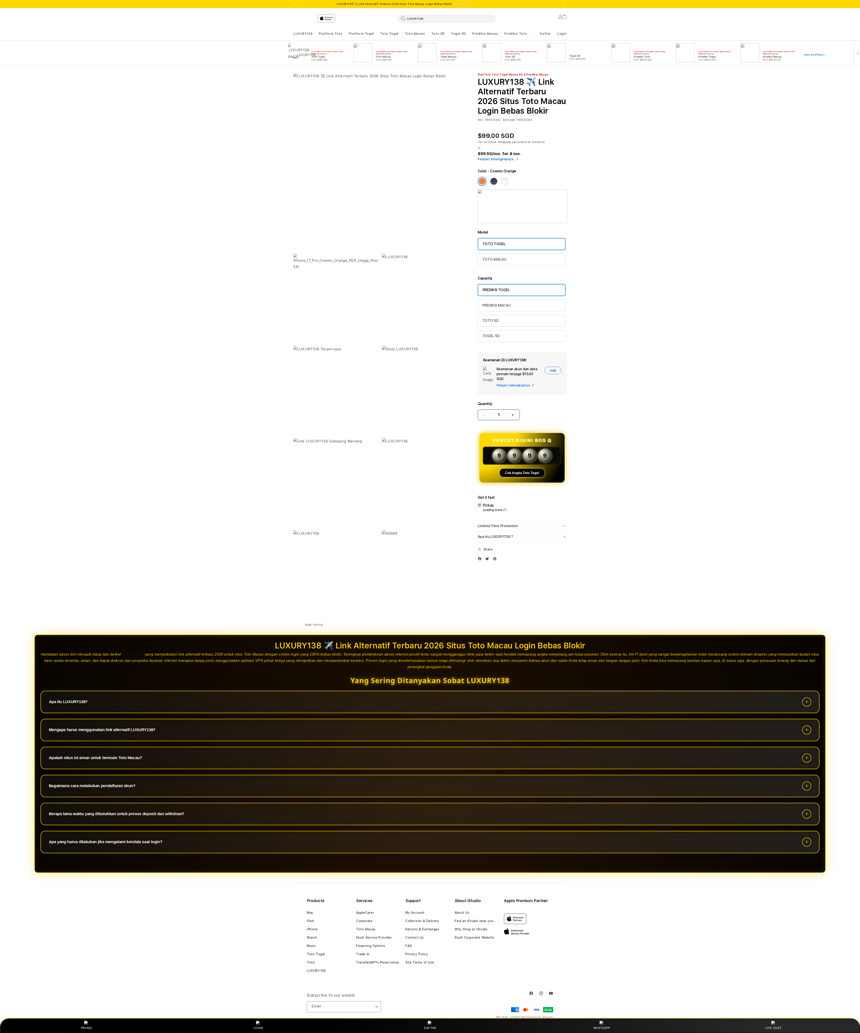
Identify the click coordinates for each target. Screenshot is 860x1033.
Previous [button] (295, 4)
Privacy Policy (416, 954)
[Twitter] (488, 560)
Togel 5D (458, 33)
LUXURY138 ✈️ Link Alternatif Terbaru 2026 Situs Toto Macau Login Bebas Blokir (404, 4)
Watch (312, 937)
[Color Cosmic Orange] (482, 181)
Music (311, 946)
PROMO (86, 1028)
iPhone (312, 929)
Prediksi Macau (485, 33)
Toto (311, 962)
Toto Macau (415, 33)
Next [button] (564, 4)
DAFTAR (430, 1028)
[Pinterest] (496, 560)
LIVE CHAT (773, 1028)
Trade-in (363, 954)
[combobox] (447, 19)
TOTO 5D (490, 320)
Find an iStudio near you (474, 921)
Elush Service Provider (374, 937)
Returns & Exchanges (422, 929)
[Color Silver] (504, 181)
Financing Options (370, 946)
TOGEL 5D (491, 336)
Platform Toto (330, 33)
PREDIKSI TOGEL (496, 290)
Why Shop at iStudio (471, 929)
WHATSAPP (601, 1028)
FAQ (408, 946)
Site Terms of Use (419, 962)
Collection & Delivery (422, 921)
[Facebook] (481, 560)
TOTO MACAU (494, 259)
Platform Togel (361, 33)
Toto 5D (438, 33)
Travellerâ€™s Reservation (377, 962)
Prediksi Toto (515, 33)
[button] (302, 34)
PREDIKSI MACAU (496, 305)
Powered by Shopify (539, 1017)
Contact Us (414, 937)
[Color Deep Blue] (493, 181)
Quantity (485, 404)
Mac (310, 912)
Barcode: (509, 119)
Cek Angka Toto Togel (522, 473)
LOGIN (258, 1028)
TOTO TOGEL (494, 244)
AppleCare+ (365, 912)
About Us (462, 912)
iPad (310, 921)
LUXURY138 (302, 33)
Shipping (504, 142)
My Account (415, 912)
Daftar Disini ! (462, 4)
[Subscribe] (376, 1006)
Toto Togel (389, 33)
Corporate (364, 921)
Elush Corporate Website (474, 937)
